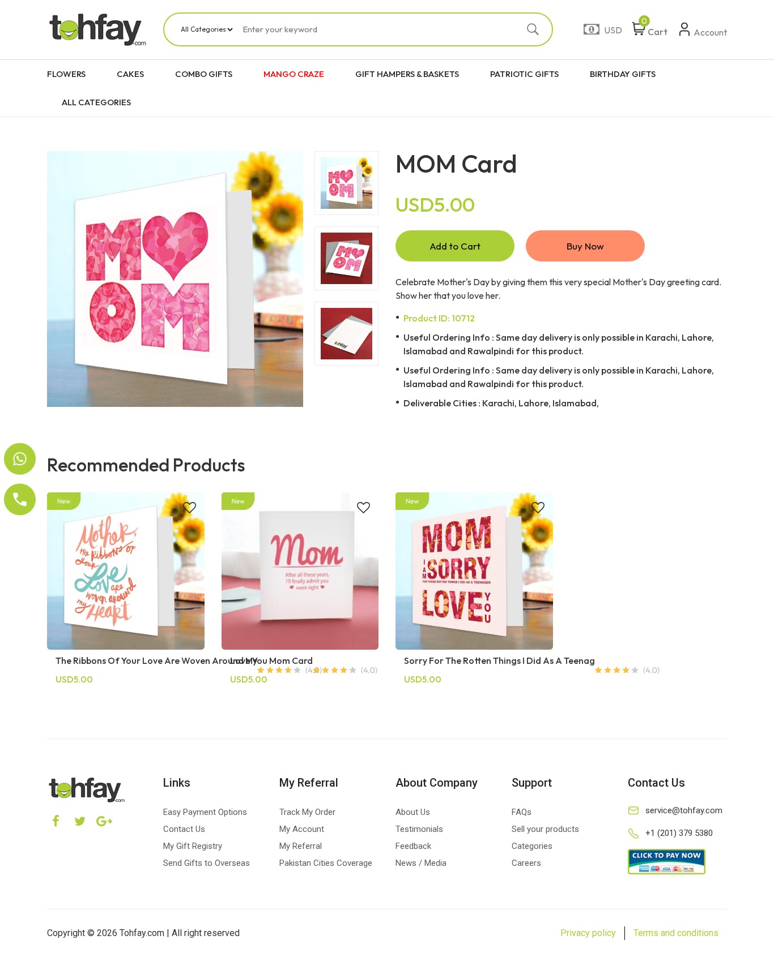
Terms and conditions (675, 933)
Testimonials (419, 829)
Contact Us (184, 829)
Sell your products (545, 829)
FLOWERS (66, 73)
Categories (532, 846)
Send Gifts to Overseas (206, 863)
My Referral (300, 846)
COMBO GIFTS (203, 73)
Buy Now (585, 246)
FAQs (521, 812)
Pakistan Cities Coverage (325, 863)
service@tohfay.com (683, 810)
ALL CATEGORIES (96, 102)
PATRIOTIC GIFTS (524, 73)
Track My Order (307, 812)
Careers (526, 863)
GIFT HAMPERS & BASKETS (407, 73)
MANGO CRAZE (293, 73)
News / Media (420, 863)
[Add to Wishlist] (189, 509)
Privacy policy (588, 933)
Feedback (413, 846)
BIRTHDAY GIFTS (623, 73)
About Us (412, 812)
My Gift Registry (192, 846)
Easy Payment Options (205, 812)
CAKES (130, 73)
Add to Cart (454, 246)
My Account (301, 829)
